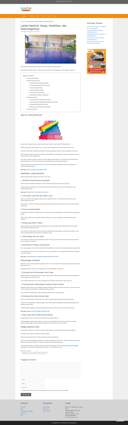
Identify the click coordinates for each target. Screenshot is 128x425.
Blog (54, 16)
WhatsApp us (69, 1)
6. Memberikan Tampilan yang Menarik (38, 94)
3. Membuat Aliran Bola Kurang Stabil (38, 104)
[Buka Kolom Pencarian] (105, 16)
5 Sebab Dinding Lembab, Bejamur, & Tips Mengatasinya (34, 353)
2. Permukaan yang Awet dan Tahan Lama (39, 85)
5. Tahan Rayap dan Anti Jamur (37, 92)
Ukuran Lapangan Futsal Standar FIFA (37, 169)
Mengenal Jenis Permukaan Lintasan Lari (37, 192)
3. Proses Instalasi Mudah (35, 87)
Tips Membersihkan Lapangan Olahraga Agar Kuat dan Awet (42, 256)
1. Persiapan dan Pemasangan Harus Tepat (40, 99)
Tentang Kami (46, 407)
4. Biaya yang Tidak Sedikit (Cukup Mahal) (39, 106)
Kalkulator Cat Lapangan (27, 411)
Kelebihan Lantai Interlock (33, 80)
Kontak (49, 16)
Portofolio (32, 16)
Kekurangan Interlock (32, 97)
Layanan (24, 16)
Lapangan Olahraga (26, 350)
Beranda (23, 21)
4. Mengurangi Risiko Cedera (36, 90)
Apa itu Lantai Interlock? (33, 78)
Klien (38, 16)
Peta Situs (23, 413)
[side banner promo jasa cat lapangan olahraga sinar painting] (96, 73)
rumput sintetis (41, 292)
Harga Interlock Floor (32, 109)
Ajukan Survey (46, 411)
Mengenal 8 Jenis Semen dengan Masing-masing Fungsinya (35, 352)
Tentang (43, 16)
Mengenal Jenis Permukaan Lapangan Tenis (38, 311)
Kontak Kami (46, 409)
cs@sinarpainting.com (72, 417)
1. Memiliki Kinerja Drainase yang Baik (39, 83)
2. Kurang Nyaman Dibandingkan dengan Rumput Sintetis (43, 102)
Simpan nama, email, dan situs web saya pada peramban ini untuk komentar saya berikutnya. (45, 390)
